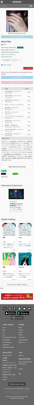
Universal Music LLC (10, 54)
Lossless (20, 47)
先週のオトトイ (23, 342)
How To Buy (6, 65)
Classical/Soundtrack (8, 347)
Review (20, 335)
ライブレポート (13, 201)
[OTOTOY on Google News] (29, 308)
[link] (17, 36)
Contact (21, 368)
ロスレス (15, 60)
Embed (5, 177)
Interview (21, 330)
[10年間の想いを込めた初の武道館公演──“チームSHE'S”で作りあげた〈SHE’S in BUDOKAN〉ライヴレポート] (16, 195)
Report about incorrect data (17, 167)
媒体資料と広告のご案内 (9, 374)
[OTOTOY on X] (5, 308)
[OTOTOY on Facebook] (14, 308)
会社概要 (5, 358)
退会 (20, 373)
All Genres (10, 324)
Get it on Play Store (23, 313)
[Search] (31, 6)
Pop (4, 332)
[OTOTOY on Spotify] (19, 308)
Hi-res (4, 327)
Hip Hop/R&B (6, 340)
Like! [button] (16, 173)
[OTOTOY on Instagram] (10, 308)
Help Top (21, 355)
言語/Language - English (17, 384)
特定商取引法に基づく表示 (10, 365)
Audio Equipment (23, 340)
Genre (5, 324)
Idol (4, 335)
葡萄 (4, 267)
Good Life (21, 267)
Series (20, 327)
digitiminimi (14, 398)
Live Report (22, 337)
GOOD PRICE (6, 60)
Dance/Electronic (7, 342)
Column (21, 332)
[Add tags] (20, 60)
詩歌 (4, 237)
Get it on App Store (10, 313)
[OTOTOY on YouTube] (24, 308)
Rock (4, 330)
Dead (20, 237)
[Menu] (2, 2)
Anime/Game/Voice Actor (9, 337)
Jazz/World (6, 344)
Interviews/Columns (11, 185)
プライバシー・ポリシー (9, 362)
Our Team (5, 377)
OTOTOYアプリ (6, 372)
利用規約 (5, 360)
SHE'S (4, 45)
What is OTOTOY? (7, 355)
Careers (5, 379)
